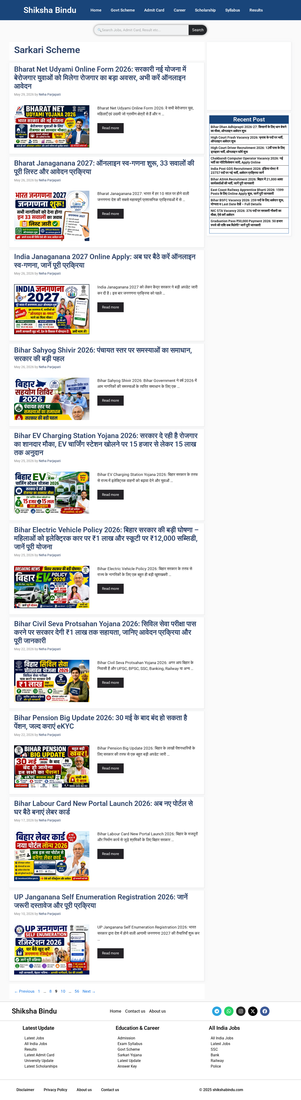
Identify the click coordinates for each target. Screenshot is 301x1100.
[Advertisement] (249, 76)
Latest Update (129, 1060)
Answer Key (127, 1066)
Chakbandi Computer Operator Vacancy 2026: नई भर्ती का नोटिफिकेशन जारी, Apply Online (247, 160)
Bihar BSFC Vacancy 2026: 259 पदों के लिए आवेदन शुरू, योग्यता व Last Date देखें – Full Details (247, 202)
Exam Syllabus (130, 1044)
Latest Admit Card (39, 1055)
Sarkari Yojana (130, 1055)
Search (198, 30)
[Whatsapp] (229, 1011)
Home (96, 10)
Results (256, 10)
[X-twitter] (252, 1011)
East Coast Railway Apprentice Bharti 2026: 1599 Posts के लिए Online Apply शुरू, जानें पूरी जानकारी (247, 192)
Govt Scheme (123, 10)
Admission (126, 1038)
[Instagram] (241, 1011)
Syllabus (232, 10)
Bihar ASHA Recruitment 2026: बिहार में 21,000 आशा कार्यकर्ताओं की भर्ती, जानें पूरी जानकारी (247, 181)
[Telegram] (217, 1011)
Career (180, 10)
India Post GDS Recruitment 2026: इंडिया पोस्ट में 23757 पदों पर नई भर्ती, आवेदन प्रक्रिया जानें (244, 171)
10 (63, 991)
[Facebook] (264, 1011)
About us (84, 1090)
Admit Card (154, 10)
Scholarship (205, 10)
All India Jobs (35, 1044)
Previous (24, 991)
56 (77, 991)
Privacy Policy (55, 1090)
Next (89, 991)
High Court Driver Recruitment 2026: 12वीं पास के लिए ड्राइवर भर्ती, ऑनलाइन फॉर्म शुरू (248, 150)
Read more (110, 128)
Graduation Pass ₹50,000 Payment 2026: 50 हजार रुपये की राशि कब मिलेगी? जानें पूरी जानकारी (247, 223)
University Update (38, 1060)
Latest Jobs (34, 1038)
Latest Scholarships (40, 1066)
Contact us (110, 1090)
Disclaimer (25, 1090)
